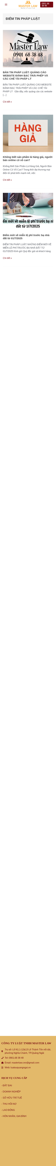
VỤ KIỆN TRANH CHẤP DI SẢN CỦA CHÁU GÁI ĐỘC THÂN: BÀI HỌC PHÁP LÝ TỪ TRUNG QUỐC (26, 493)
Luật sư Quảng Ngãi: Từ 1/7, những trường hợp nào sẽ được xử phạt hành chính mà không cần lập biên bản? (27, 412)
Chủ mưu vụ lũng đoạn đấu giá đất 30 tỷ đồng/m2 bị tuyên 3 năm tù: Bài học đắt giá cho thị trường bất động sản (27, 815)
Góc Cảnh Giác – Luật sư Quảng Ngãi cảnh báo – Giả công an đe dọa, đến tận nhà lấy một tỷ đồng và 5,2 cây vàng (27, 1014)
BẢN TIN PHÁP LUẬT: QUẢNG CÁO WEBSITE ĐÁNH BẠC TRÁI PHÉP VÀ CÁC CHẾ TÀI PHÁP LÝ (25, 75)
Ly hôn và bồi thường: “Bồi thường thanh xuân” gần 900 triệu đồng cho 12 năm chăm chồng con (27, 734)
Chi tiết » (7, 101)
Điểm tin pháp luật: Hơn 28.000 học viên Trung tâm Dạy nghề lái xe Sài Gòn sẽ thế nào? (27, 574)
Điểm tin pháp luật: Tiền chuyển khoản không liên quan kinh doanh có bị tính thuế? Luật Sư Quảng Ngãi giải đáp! (26, 330)
